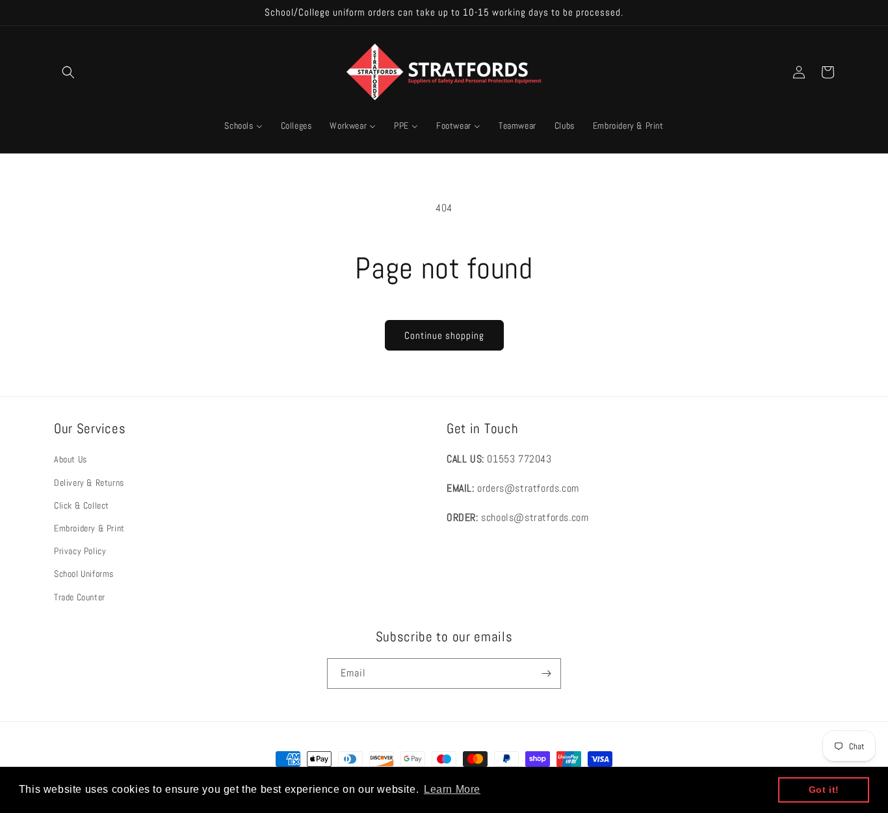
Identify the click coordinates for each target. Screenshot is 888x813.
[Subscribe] (546, 673)
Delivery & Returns (89, 482)
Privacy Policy (80, 551)
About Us (70, 459)
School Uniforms (84, 574)
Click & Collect (81, 505)
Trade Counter (79, 597)
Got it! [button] (824, 789)
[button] (68, 72)
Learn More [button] (452, 789)
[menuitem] (243, 125)
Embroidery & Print (89, 528)
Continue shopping (444, 335)
